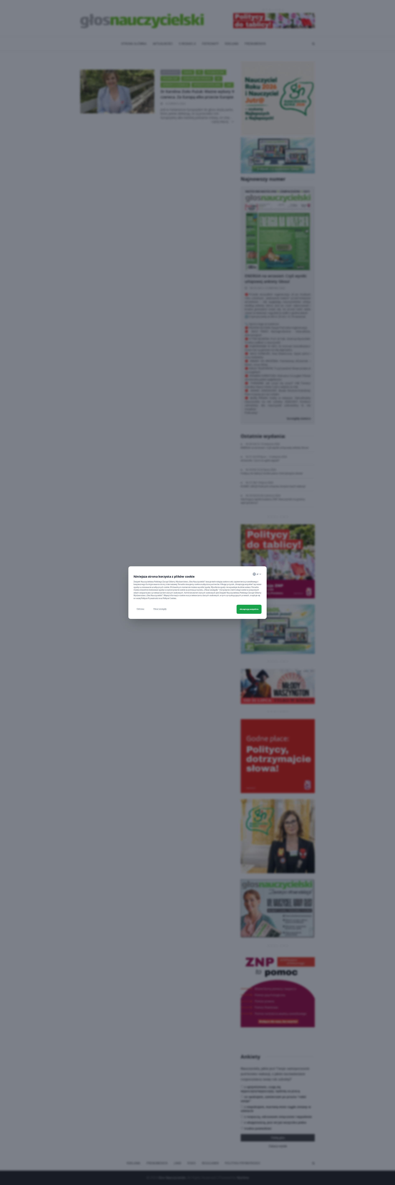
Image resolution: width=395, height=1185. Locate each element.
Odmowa (140, 609)
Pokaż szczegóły (159, 609)
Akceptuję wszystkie (249, 609)
